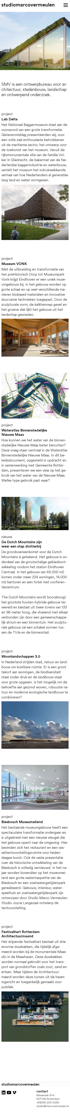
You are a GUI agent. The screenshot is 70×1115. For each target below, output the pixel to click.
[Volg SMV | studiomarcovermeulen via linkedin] (3, 1092)
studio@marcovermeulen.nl (52, 1106)
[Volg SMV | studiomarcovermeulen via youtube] (9, 1092)
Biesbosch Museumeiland (22, 822)
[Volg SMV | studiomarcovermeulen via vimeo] (14, 1092)
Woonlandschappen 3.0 (20, 656)
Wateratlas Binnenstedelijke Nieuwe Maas (24, 433)
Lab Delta (9, 119)
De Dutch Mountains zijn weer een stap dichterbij (21, 544)
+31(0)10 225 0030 (47, 1102)
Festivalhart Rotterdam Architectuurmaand (20, 934)
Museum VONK (14, 264)
